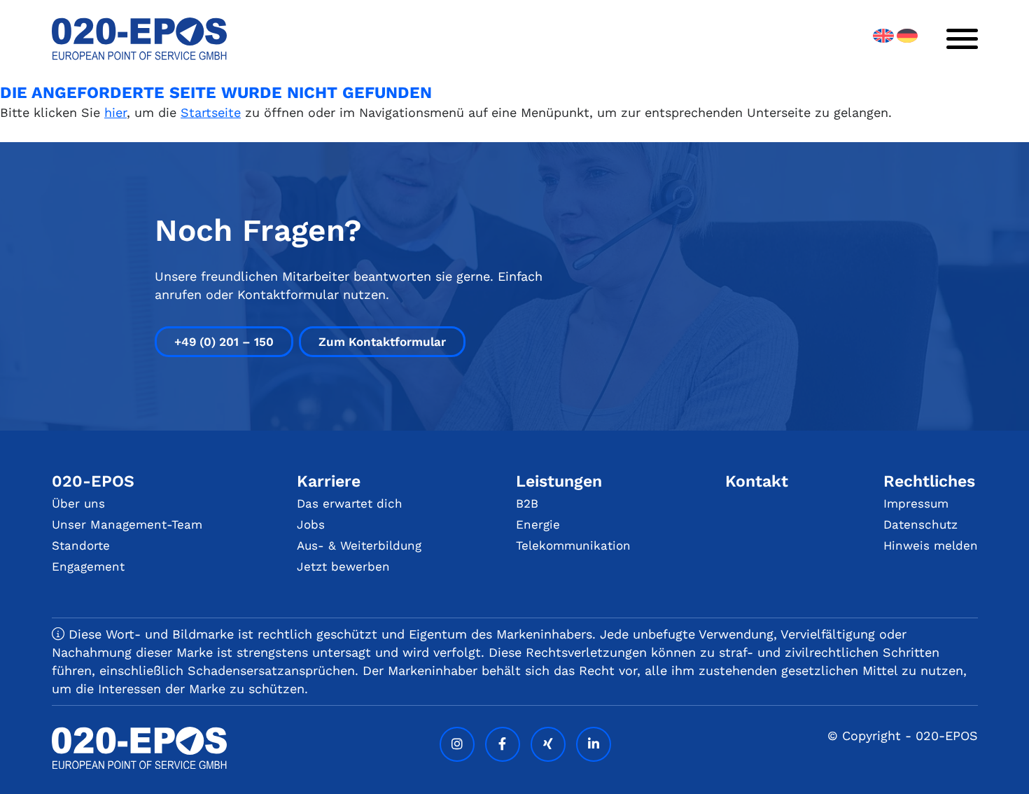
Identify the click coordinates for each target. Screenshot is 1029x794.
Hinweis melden (930, 545)
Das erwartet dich (349, 503)
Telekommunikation (573, 545)
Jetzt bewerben (343, 566)
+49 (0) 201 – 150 (224, 342)
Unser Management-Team (127, 524)
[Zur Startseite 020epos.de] (139, 55)
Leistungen (559, 481)
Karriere (328, 481)
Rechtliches (929, 481)
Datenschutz (920, 524)
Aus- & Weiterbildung (359, 545)
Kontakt (756, 481)
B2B (527, 503)
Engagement (88, 566)
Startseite (211, 112)
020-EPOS (93, 481)
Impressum (915, 503)
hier (115, 112)
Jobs (311, 524)
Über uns (78, 503)
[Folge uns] (457, 744)
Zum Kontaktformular (382, 342)
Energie (538, 524)
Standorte (81, 545)
